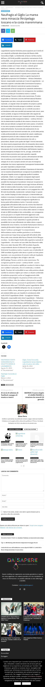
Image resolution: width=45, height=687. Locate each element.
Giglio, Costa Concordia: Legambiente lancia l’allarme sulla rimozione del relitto (31, 362)
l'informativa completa (34, 676)
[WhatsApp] (13, 31)
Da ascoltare (5, 653)
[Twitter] (8, 31)
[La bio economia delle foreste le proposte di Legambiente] (22, 454)
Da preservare (9, 7)
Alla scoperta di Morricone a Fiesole (33, 638)
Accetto (17, 683)
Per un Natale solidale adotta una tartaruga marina (7, 461)
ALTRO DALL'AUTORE (30, 429)
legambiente (9, 385)
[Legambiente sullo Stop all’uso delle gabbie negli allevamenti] (37, 454)
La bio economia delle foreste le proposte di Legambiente (22, 461)
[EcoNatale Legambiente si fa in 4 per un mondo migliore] (37, 438)
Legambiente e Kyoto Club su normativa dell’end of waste (21, 445)
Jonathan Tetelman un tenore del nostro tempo (31, 538)
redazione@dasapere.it (26, 585)
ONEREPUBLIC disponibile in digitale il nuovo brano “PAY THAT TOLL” (10, 618)
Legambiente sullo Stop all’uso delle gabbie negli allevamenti (37, 461)
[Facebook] (3, 31)
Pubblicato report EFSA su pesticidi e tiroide (7, 444)
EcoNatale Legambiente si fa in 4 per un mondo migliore (36, 445)
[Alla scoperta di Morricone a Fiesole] (34, 629)
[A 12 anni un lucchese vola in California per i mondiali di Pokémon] (34, 608)
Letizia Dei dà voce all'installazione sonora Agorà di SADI (17, 547)
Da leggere (4, 656)
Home (2, 7)
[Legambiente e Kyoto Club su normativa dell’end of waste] (22, 438)
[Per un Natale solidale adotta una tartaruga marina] (8, 454)
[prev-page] (21, 466)
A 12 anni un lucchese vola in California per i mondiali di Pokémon (33, 618)
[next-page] (24, 466)
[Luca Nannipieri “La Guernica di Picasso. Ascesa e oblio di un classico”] (11, 629)
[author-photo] (22, 409)
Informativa (26, 683)
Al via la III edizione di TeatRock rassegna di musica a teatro (9, 395)
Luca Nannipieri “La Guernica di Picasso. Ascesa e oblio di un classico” (11, 639)
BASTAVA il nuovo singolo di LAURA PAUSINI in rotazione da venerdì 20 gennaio (34, 396)
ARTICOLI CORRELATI (15, 429)
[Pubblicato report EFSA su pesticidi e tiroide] (8, 438)
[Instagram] (25, 589)
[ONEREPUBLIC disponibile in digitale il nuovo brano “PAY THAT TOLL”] (11, 608)
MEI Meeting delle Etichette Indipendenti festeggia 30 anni (22, 542)
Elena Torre (6, 25)
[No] (42, 673)
